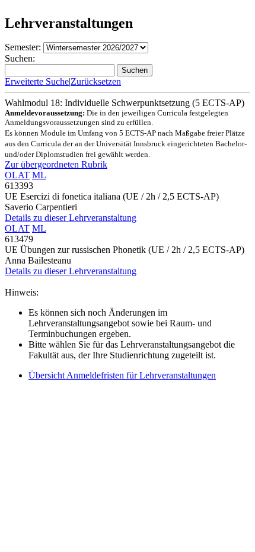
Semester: (23, 47)
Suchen (135, 70)
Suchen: (20, 58)
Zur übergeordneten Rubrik (56, 164)
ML (39, 175)
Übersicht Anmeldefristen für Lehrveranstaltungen (122, 375)
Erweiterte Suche (37, 81)
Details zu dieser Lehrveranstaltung (70, 218)
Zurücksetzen (96, 81)
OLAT (17, 175)
